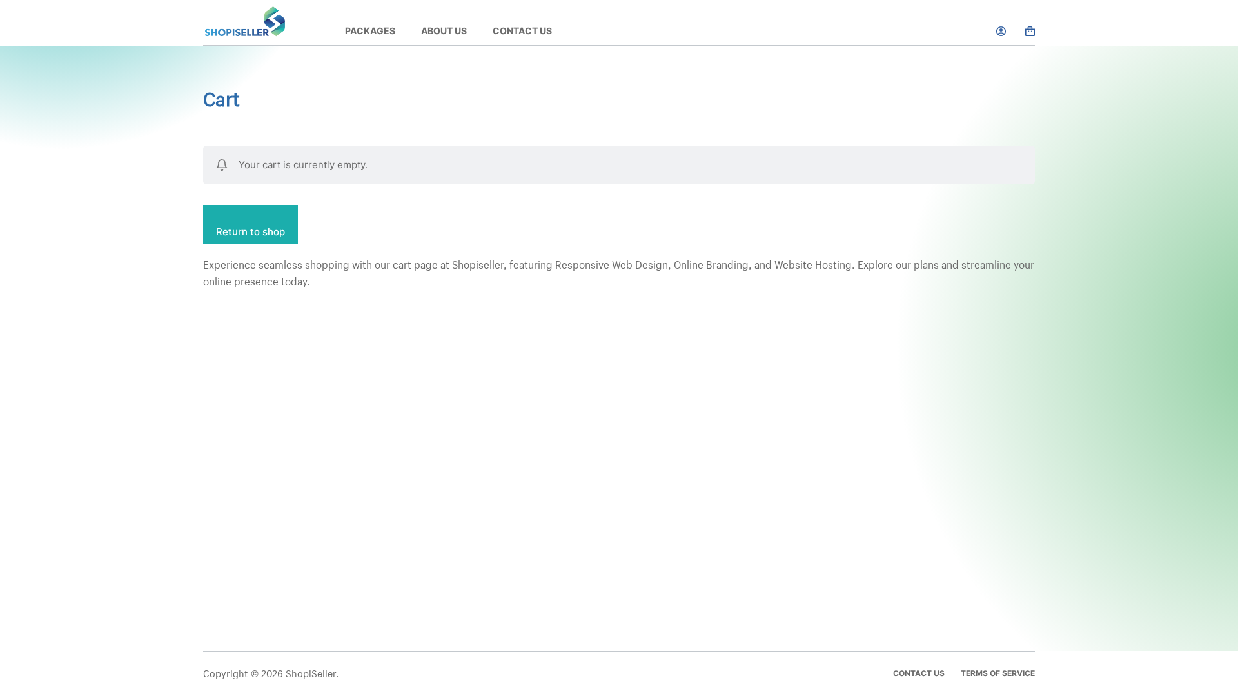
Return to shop (250, 232)
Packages (370, 30)
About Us (444, 30)
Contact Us (522, 30)
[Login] (1001, 31)
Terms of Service (998, 673)
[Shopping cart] (1030, 31)
